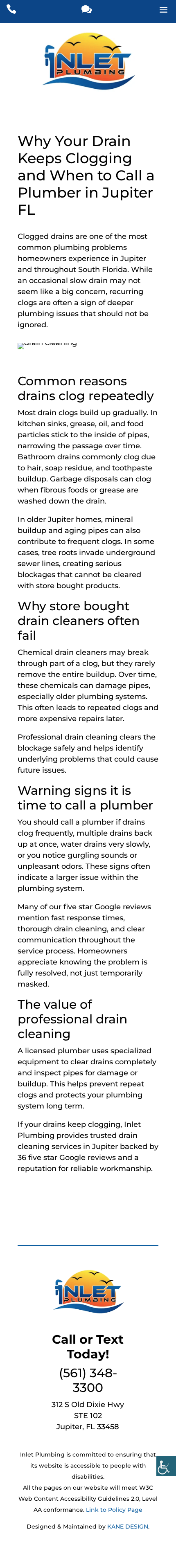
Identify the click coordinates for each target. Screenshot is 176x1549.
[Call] (24, 11)
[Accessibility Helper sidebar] (166, 1466)
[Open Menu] (150, 11)
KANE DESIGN (127, 1526)
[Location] (86, 11)
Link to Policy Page (114, 1509)
